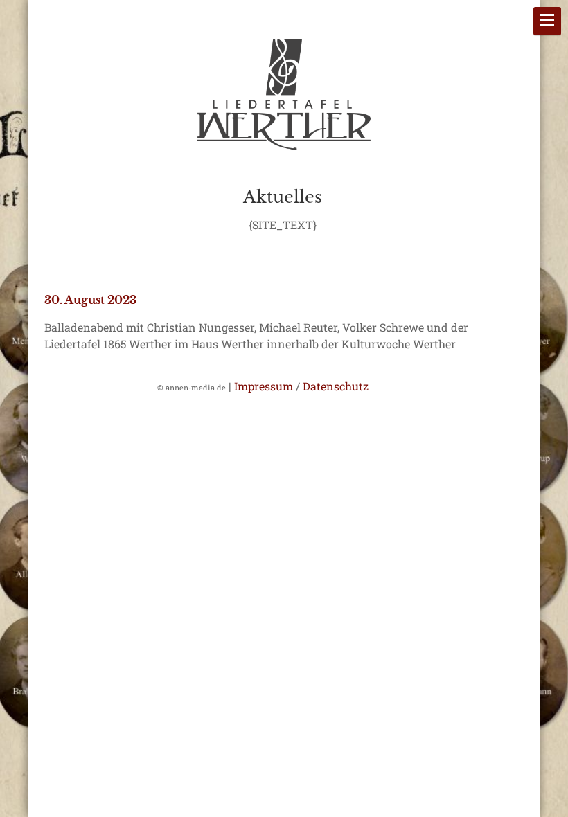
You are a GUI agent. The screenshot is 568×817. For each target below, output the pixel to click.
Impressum (263, 386)
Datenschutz (336, 386)
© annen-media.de (191, 387)
